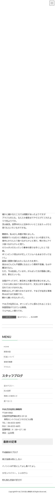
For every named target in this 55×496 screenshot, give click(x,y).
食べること (8, 401)
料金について (9, 357)
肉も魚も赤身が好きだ (12, 480)
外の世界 (34, 317)
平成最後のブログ (10, 452)
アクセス (7, 367)
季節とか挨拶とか (10, 396)
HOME (6, 347)
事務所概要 (8, 362)
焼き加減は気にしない (12, 459)
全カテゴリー (23, 317)
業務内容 (7, 352)
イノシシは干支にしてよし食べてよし (19, 466)
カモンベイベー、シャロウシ (15, 473)
